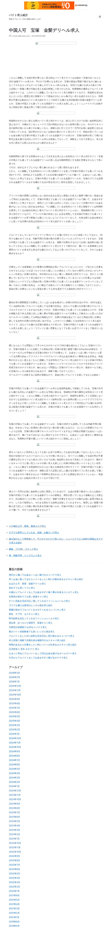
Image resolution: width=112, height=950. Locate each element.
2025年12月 (15, 686)
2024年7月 (14, 760)
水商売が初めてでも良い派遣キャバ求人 (28, 596)
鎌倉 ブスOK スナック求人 (23, 549)
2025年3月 (14, 725)
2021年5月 (14, 899)
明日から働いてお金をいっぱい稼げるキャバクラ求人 (35, 574)
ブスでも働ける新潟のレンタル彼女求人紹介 (31, 605)
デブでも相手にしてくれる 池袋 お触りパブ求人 (34, 532)
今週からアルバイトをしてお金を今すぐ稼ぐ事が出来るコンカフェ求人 (44, 592)
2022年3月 (14, 882)
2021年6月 (14, 895)
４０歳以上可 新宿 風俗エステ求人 (27, 526)
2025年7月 (14, 707)
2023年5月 (14, 821)
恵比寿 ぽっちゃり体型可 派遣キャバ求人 (31, 622)
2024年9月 (14, 751)
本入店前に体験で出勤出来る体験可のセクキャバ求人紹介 (37, 640)
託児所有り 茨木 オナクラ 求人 (24, 649)
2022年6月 (14, 869)
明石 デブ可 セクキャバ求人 (24, 614)
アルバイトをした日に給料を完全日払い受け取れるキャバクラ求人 (41, 636)
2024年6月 (14, 764)
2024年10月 (15, 747)
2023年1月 (14, 838)
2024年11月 (15, 742)
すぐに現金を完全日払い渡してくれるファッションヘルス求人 (39, 601)
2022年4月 (14, 877)
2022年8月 (14, 860)
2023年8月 (14, 808)
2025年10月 (15, 694)
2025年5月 (14, 716)
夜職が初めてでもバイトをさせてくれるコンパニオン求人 (37, 609)
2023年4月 (14, 825)
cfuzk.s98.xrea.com (21, 36)
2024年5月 (14, 768)
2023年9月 (14, 803)
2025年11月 (15, 690)
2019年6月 (14, 921)
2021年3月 (14, 908)
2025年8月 (14, 703)
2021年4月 (14, 904)
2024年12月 (15, 738)
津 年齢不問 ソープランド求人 (25, 555)
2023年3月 (14, 830)
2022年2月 (14, 886)
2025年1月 (14, 733)
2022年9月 (14, 856)
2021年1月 (14, 917)
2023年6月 (14, 816)
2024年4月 (14, 773)
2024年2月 (14, 782)
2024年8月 (14, 755)
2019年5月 (14, 925)
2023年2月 (14, 834)
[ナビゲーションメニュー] (100, 16)
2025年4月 (14, 720)
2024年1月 (14, 786)
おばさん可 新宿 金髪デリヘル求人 (27, 583)
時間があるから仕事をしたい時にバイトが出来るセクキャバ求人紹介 (43, 644)
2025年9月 (14, 699)
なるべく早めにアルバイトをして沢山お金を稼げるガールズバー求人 (43, 653)
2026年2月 (14, 677)
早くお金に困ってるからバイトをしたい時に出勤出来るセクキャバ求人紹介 (46, 579)
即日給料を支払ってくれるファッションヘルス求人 (34, 618)
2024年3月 (14, 777)
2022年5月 (14, 873)
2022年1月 (14, 891)
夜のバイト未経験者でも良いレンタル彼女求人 (32, 631)
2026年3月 (14, 672)
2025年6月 (14, 712)
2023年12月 (15, 790)
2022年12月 (15, 843)
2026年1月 (14, 681)
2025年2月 (14, 729)
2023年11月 (15, 795)
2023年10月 (15, 799)
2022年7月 (14, 864)
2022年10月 (15, 851)
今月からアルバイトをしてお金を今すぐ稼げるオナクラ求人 (38, 657)
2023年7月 (14, 812)
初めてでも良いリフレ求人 (22, 587)
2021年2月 (14, 912)
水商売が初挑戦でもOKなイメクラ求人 (28, 627)
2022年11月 (15, 847)
